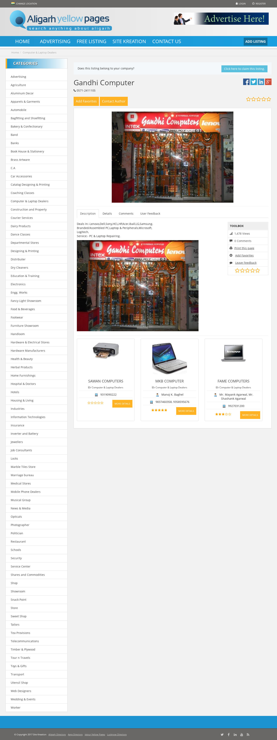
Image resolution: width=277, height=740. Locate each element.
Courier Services (22, 218)
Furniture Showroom (25, 326)
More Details (122, 403)
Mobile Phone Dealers (26, 492)
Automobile (18, 110)
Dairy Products (21, 226)
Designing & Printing (25, 251)
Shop (14, 583)
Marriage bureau (22, 475)
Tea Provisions (20, 633)
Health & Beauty (22, 359)
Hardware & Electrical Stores (30, 342)
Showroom (18, 591)
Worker (15, 707)
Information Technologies (28, 417)
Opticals (16, 517)
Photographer (20, 525)
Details (107, 213)
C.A (13, 168)
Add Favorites (244, 255)
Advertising (18, 77)
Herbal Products (22, 367)
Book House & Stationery (27, 151)
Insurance (17, 425)
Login (242, 3)
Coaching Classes (22, 193)
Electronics (18, 284)
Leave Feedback (246, 263)
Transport (17, 674)
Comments (126, 213)
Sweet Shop (19, 616)
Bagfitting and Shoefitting (28, 118)
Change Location (26, 3)
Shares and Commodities (28, 575)
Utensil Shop (19, 683)
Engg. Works (19, 292)
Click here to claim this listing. (244, 69)
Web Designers (21, 691)
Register (261, 3)
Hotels (15, 392)
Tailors (15, 624)
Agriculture (18, 85)
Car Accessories (21, 176)
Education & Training (25, 276)
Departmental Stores (25, 243)
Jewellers (17, 442)
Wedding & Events (23, 699)
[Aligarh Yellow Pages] (61, 22)
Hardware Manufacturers (28, 350)
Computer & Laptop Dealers (39, 52)
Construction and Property (29, 209)
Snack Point (18, 600)
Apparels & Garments (25, 101)
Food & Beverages (23, 309)
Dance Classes (20, 234)
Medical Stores (21, 483)
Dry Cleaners (19, 267)
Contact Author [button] (114, 101)
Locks (14, 458)
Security (16, 558)
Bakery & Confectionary (26, 126)
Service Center (20, 566)
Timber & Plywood (23, 649)
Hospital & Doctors (23, 384)
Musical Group (21, 500)
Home (15, 52)
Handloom (18, 334)
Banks (15, 143)
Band (14, 135)
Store (14, 608)
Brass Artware (20, 160)
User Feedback (150, 213)
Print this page (244, 248)
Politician (17, 533)
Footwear (17, 317)
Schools (16, 550)
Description (88, 213)
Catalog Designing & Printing (30, 184)
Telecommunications (25, 641)
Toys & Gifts (19, 666)
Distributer (18, 259)
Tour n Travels (20, 658)
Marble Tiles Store (23, 467)
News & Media (20, 508)
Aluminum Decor (22, 93)
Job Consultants (21, 450)
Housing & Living (22, 400)
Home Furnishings (23, 375)
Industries (18, 409)
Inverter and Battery (24, 433)
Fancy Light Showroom (26, 301)
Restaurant (18, 541)
